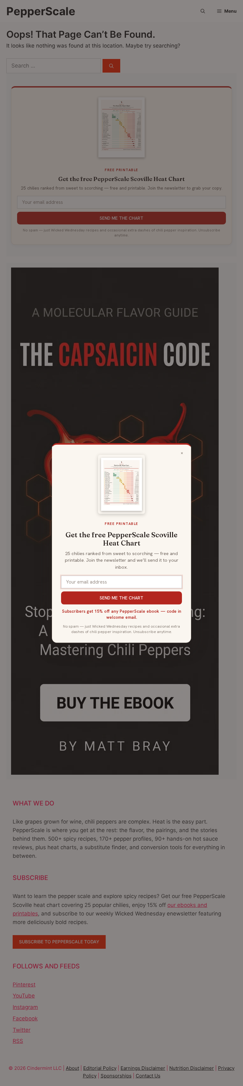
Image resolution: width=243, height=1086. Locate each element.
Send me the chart (121, 598)
